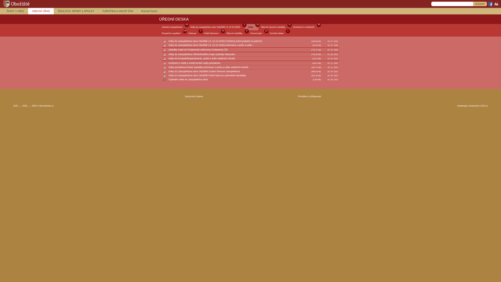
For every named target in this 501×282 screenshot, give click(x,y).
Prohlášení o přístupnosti (309, 96)
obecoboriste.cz (46, 106)
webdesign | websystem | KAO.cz (472, 106)
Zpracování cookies (194, 96)
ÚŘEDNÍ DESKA (174, 19)
